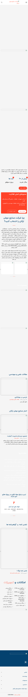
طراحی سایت (17, 694)
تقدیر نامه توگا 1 (22, 571)
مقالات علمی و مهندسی (14, 399)
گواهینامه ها (11, 524)
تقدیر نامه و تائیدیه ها (15, 573)
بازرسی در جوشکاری (21, 397)
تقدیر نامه (23, 524)
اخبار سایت (16, 438)
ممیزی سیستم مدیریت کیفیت (17, 436)
